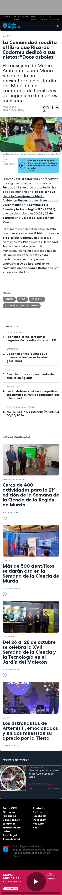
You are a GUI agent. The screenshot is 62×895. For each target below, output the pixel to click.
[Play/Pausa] (36, 881)
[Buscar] (57, 26)
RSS (35, 827)
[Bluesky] (57, 107)
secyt (22, 299)
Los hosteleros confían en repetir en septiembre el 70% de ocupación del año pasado (33, 394)
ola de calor (33, 18)
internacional (14, 332)
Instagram (39, 819)
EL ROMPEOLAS (35, 767)
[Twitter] (48, 107)
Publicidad (9, 816)
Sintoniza (9, 812)
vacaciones (13, 386)
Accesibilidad (11, 839)
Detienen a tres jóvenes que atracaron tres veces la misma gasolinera (28, 357)
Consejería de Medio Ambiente (21, 305)
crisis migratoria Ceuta (22, 18)
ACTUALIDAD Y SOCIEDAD (40, 783)
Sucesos (11, 369)
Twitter (37, 812)
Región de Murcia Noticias (21, 407)
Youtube (38, 823)
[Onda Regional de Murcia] (11, 26)
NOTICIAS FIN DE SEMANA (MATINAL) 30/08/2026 (33, 413)
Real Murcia (43, 18)
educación (8, 636)
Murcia (6, 560)
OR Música (52, 879)
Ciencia (6, 36)
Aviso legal (10, 835)
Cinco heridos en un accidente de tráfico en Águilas (30, 376)
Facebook (39, 816)
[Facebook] (53, 107)
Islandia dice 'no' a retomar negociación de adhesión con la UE (31, 338)
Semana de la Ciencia (14, 479)
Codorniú (36, 299)
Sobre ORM (10, 808)
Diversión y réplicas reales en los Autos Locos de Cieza (43, 774)
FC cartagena (54, 18)
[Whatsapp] (44, 107)
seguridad (12, 349)
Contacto (39, 808)
